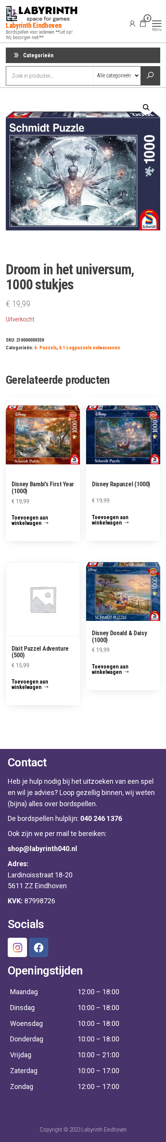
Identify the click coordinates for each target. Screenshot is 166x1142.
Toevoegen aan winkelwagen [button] (30, 520)
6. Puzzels (45, 347)
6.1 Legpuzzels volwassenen (89, 347)
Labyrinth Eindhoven (33, 25)
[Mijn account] (132, 23)
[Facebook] (38, 947)
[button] (146, 108)
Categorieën (38, 55)
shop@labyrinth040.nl (42, 849)
